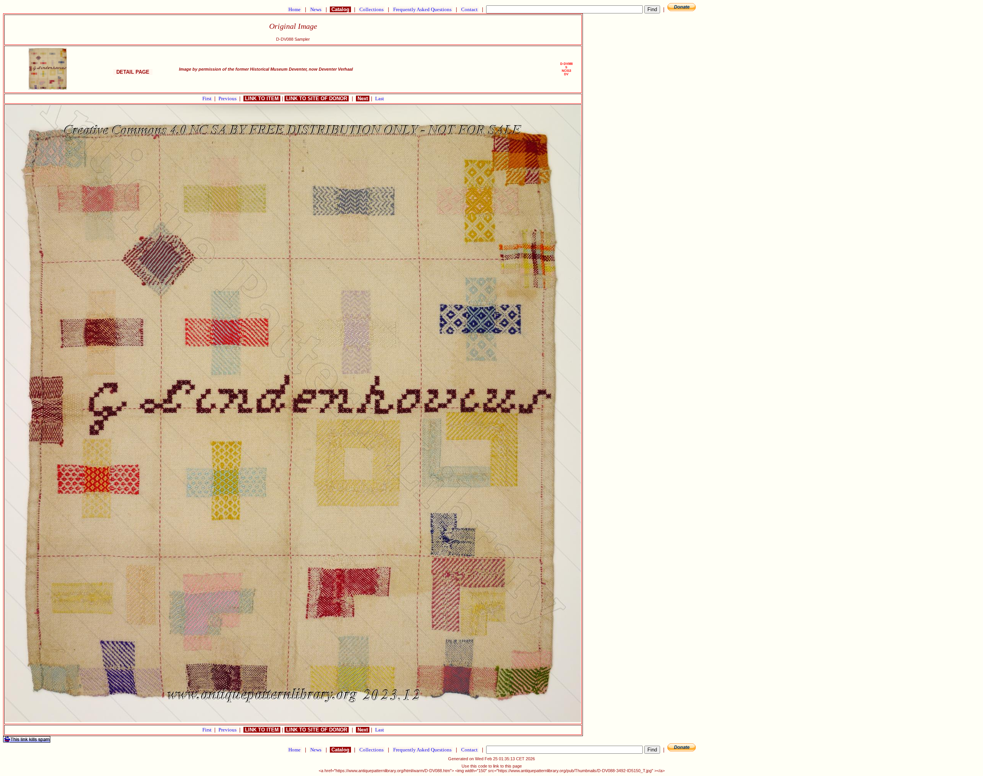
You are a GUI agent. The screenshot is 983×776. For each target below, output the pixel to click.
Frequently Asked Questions (422, 9)
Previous (228, 98)
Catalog (340, 9)
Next (362, 98)
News (316, 9)
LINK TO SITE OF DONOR (317, 98)
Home (294, 9)
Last (379, 98)
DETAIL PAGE (132, 72)
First (207, 98)
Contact (469, 9)
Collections (371, 9)
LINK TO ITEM (261, 98)
